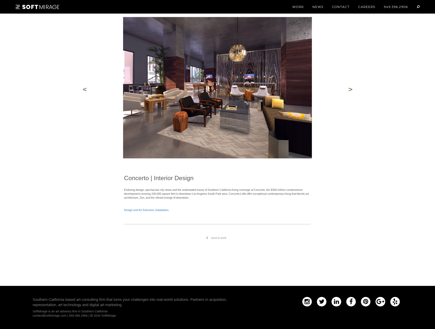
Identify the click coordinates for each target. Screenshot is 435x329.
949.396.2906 (396, 7)
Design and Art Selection (139, 210)
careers (366, 7)
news (318, 7)
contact (341, 7)
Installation (161, 210)
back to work (218, 237)
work (298, 7)
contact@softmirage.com (49, 315)
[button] (418, 6)
